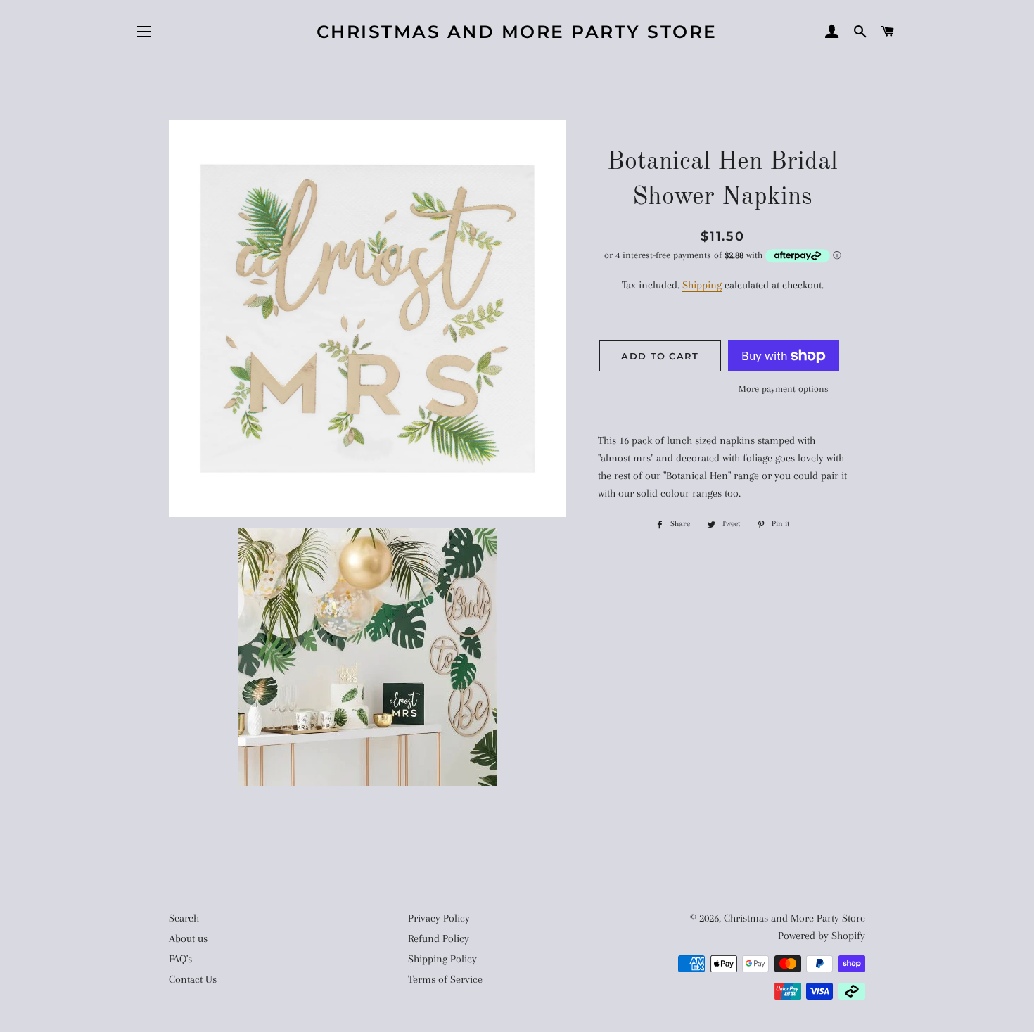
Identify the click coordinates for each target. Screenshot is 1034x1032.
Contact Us (193, 979)
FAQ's (180, 959)
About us (188, 938)
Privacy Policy (439, 918)
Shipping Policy (442, 959)
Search (184, 918)
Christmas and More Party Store (517, 31)
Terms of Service (445, 979)
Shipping (702, 285)
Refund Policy (438, 938)
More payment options (784, 388)
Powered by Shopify (821, 935)
